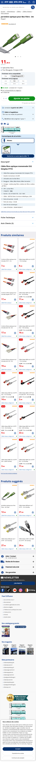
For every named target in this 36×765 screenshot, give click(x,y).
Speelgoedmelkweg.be (10, 684)
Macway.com (7, 687)
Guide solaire (7, 617)
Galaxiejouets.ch (8, 665)
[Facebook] (2, 123)
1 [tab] (15, 57)
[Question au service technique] (8, 123)
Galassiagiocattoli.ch (9, 670)
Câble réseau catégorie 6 (25, 269)
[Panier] (34, 2)
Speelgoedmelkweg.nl (9, 677)
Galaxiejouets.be (8, 680)
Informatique (11, 11)
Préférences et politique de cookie (12, 609)
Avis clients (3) (7, 223)
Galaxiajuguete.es (8, 672)
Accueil (3, 11)
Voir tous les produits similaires (9, 473)
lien (27, 732)
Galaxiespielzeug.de (9, 662)
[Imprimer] (5, 123)
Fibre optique (5, 13)
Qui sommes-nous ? (9, 600)
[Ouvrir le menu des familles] (2, 2)
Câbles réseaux (27, 11)
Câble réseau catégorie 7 (25, 515)
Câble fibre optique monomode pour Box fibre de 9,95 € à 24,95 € (18, 211)
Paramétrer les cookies (18, 753)
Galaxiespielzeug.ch (9, 667)
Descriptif (5, 162)
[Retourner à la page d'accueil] (15, 2)
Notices (6, 614)
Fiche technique (8, 217)
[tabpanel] (18, 39)
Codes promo (7, 612)
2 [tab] (18, 57)
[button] (11, 90)
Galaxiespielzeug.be (9, 682)
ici (31, 743)
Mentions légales (8, 607)
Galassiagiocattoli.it (9, 675)
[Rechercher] (33, 7)
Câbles (18, 11)
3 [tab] (20, 57)
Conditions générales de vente (12, 604)
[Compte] (29, 2)
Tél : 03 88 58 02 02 (11, 558)
